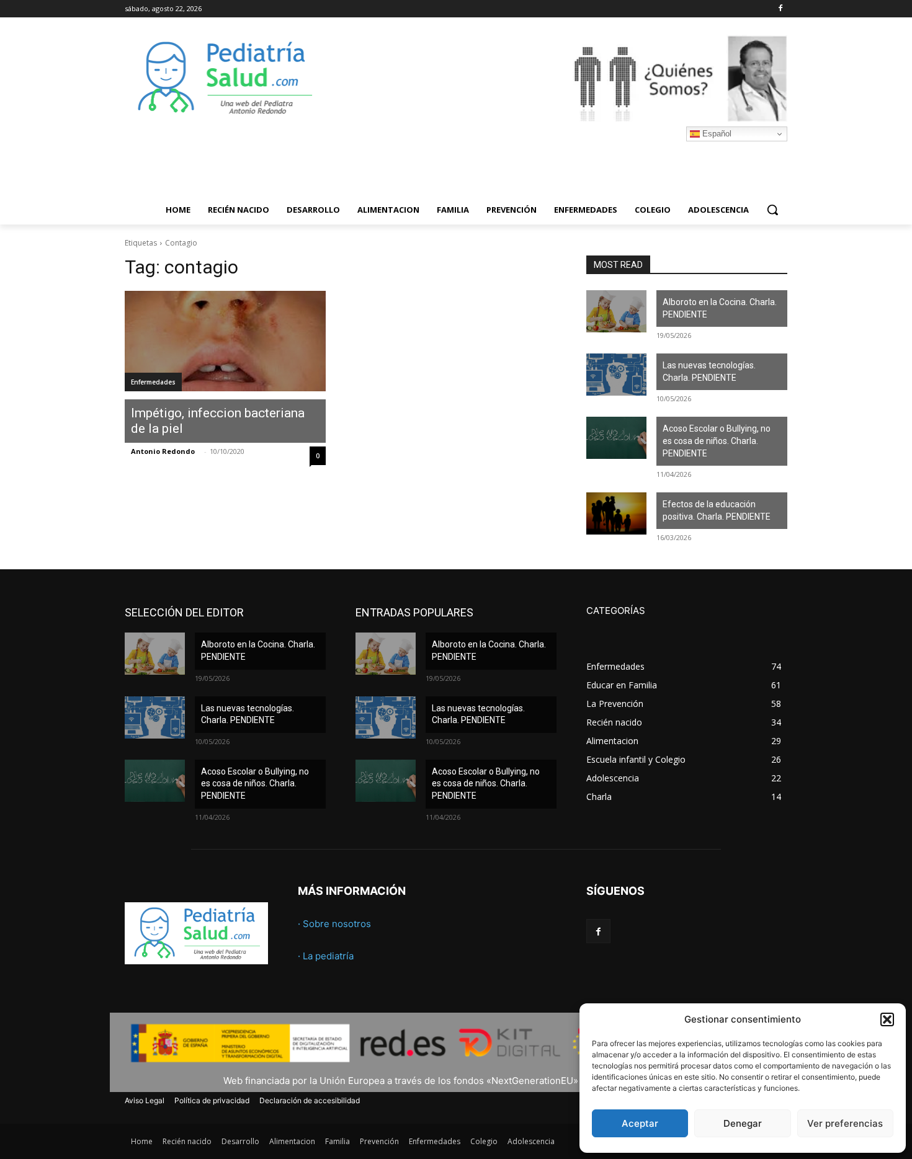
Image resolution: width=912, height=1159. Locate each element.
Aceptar (640, 1123)
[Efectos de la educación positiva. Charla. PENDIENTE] (616, 513)
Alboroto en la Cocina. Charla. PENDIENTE (720, 308)
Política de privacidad (211, 1100)
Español (715, 133)
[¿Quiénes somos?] (555, 78)
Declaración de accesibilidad (309, 1100)
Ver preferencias (845, 1123)
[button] (887, 1019)
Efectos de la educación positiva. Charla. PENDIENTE (717, 510)
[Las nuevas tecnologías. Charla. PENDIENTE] (616, 374)
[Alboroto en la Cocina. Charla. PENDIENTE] (616, 311)
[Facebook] (780, 9)
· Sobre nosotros (334, 924)
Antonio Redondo (163, 451)
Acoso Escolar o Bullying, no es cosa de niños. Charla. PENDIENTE (717, 441)
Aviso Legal (144, 1100)
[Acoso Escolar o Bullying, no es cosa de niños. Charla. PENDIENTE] (616, 438)
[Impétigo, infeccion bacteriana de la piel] (225, 341)
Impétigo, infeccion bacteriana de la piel (218, 421)
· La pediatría (326, 956)
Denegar (742, 1123)
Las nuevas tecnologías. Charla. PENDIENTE (709, 371)
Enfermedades (153, 382)
